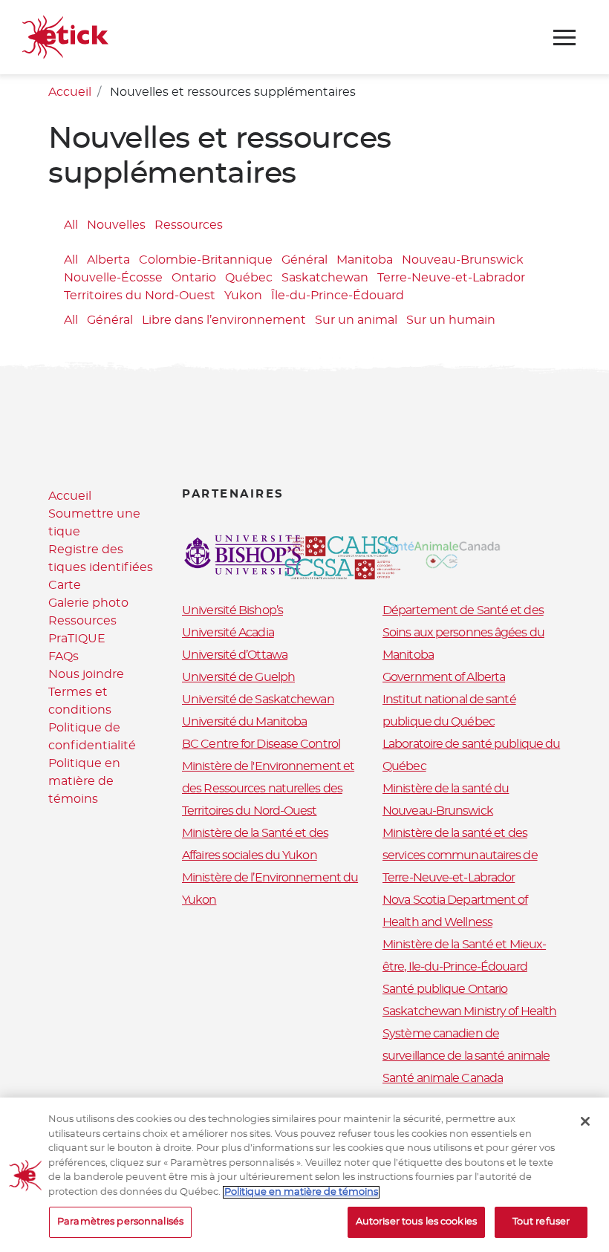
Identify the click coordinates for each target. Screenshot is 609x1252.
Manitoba (364, 260)
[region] (304, 1175)
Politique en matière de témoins (84, 781)
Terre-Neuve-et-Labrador (451, 278)
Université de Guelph (238, 677)
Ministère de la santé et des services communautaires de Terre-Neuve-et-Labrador (460, 855)
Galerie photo (88, 603)
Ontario (194, 278)
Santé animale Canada (442, 1078)
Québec (249, 278)
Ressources (188, 225)
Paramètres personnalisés (120, 1222)
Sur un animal (356, 320)
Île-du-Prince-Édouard (337, 295)
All (71, 225)
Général (304, 260)
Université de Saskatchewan (258, 699)
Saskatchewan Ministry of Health (469, 1011)
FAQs (63, 656)
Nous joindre (86, 674)
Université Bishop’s (232, 610)
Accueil (69, 92)
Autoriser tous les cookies (416, 1222)
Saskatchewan (324, 278)
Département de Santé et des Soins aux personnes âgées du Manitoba (463, 632)
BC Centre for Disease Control (261, 744)
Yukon (243, 295)
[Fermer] (585, 1121)
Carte (64, 585)
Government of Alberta (443, 677)
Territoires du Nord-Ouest (139, 295)
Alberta (108, 260)
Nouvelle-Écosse (113, 278)
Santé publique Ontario (444, 989)
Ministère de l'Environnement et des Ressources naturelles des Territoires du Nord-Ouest (268, 788)
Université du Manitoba (244, 722)
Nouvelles (116, 225)
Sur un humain (450, 320)
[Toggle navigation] (564, 37)
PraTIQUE (76, 639)
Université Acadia (228, 633)
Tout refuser (541, 1222)
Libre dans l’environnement (224, 320)
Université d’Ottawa (234, 655)
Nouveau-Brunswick (463, 260)
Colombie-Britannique (206, 260)
